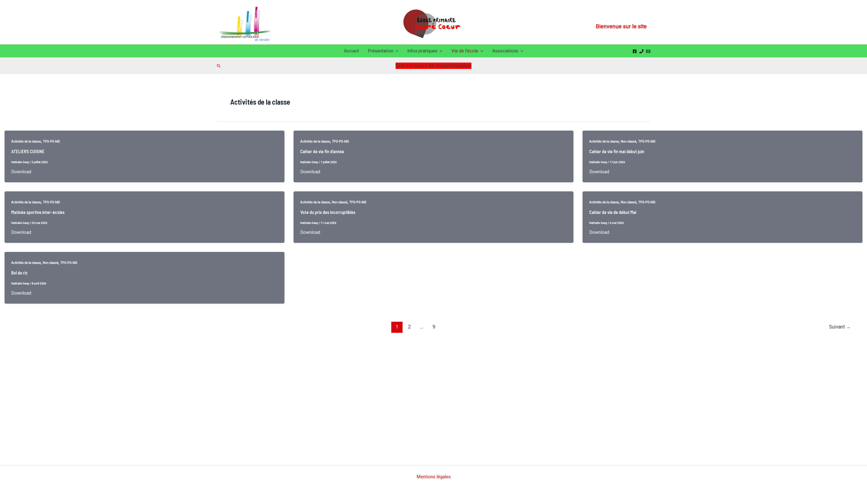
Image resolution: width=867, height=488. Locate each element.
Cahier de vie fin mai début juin (616, 151)
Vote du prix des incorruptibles (327, 212)
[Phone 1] (641, 51)
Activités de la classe (26, 141)
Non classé (628, 141)
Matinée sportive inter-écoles (38, 212)
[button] (395, 51)
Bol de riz (19, 272)
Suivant (840, 327)
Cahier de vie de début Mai (612, 212)
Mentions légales (434, 476)
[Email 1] (648, 51)
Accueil (351, 51)
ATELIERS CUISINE (27, 151)
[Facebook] (635, 51)
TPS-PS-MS (51, 141)
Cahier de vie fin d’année (322, 151)
